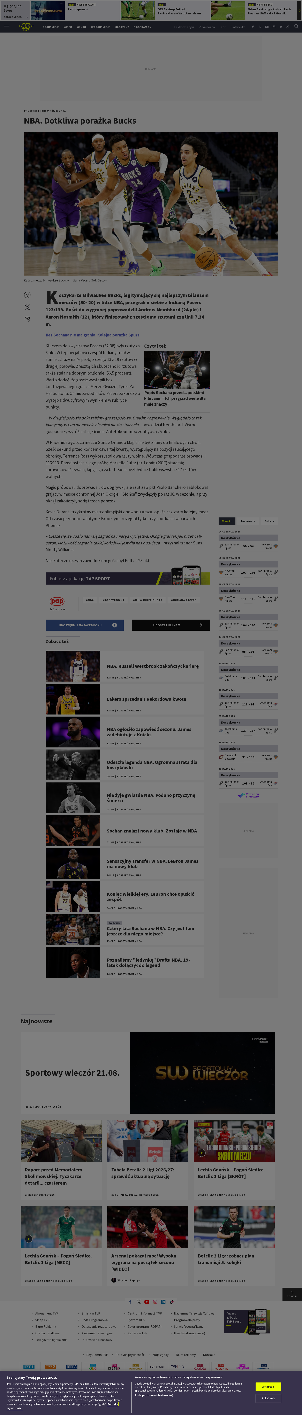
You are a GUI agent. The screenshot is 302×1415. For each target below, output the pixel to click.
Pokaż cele (268, 1398)
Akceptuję (268, 1386)
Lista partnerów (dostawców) (154, 1395)
